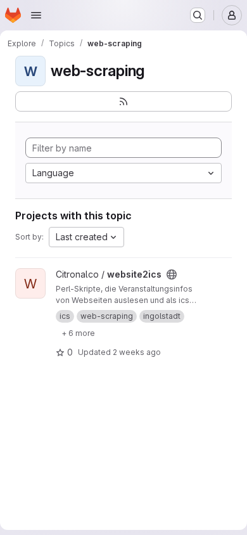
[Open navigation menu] (36, 15)
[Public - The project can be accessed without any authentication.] (172, 274)
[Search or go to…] (197, 15)
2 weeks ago (137, 352)
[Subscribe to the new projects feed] (123, 101)
